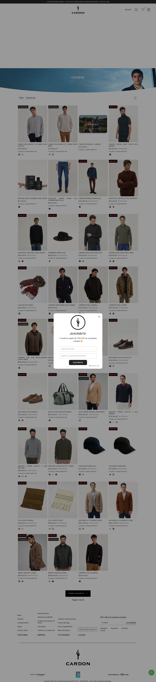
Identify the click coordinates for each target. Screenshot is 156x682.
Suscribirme (78, 362)
